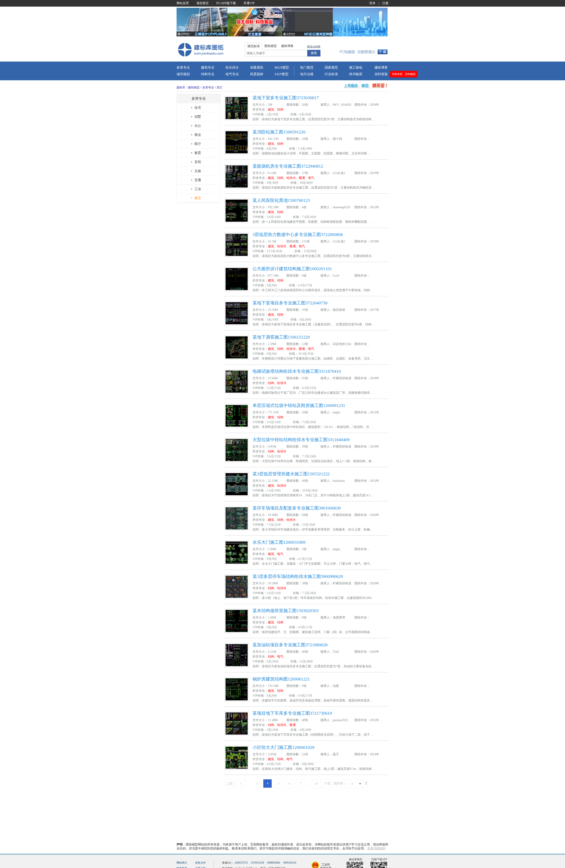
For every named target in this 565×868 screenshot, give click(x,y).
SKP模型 (282, 74)
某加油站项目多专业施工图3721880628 (290, 644)
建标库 (181, 87)
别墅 (196, 116)
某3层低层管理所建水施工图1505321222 (291, 473)
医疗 (196, 144)
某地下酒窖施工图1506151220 (281, 337)
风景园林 (256, 74)
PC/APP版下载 (226, 3)
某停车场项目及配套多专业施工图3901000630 (296, 508)
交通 (196, 180)
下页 (327, 783)
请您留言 (202, 3)
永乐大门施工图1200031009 (278, 542)
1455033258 (257, 862)
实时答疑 (381, 74)
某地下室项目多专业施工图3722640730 (290, 302)
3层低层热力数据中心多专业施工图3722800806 (297, 234)
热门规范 (306, 67)
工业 (196, 189)
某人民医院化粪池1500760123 (281, 200)
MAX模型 (282, 67)
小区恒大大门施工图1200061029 (283, 747)
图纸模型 (194, 87)
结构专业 (207, 74)
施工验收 (355, 67)
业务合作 (200, 862)
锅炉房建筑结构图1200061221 (281, 679)
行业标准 (331, 74)
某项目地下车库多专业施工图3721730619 (292, 713)
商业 (196, 135)
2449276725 (241, 862)
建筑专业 (207, 67)
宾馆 (196, 162)
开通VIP (249, 3)
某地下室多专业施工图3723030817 (285, 97)
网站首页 (183, 3)
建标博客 (381, 67)
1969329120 (289, 862)
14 (316, 783)
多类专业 (183, 67)
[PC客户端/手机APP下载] (362, 49)
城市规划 (183, 74)
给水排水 (232, 67)
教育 (196, 153)
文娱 (196, 171)
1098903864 (273, 862)
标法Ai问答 (313, 46)
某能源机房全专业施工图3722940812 (287, 166)
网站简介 (182, 862)
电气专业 (232, 74)
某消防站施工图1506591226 (278, 131)
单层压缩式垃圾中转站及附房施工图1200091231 (298, 405)
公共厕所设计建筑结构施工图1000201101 (292, 268)
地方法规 (306, 74)
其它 (219, 87)
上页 (230, 783)
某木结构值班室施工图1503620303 (285, 610)
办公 (196, 125)
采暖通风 (256, 67)
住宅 (196, 107)
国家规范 (331, 67)
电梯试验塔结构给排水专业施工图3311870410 (296, 371)
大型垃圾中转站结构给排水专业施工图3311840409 (301, 439)
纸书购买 (355, 74)
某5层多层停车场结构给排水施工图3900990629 (297, 576)
